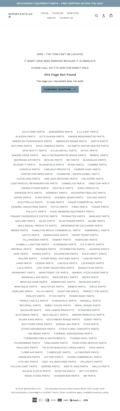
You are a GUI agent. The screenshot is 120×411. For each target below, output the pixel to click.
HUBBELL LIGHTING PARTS (32, 244)
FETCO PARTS (59, 206)
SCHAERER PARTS (89, 310)
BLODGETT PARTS (24, 164)
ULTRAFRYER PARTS (87, 352)
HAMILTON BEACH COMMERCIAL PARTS (56, 230)
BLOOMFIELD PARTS (51, 164)
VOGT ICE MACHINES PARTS (59, 361)
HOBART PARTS (61, 239)
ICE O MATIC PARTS (92, 244)
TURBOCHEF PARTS (59, 352)
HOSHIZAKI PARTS (86, 239)
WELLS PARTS (100, 366)
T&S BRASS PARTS (39, 333)
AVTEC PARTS (89, 150)
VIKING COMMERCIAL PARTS (84, 356)
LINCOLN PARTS (67, 263)
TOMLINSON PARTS (56, 342)
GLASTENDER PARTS (71, 220)
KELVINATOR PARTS (66, 253)
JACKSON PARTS (99, 249)
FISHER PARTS (100, 206)
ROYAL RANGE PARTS (88, 305)
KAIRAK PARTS (41, 253)
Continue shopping (57, 89)
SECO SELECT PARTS (55, 314)
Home (44, 13)
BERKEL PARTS (99, 155)
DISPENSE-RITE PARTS (28, 192)
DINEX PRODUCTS (88, 188)
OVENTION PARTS (68, 291)
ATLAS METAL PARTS (63, 150)
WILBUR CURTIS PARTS (36, 371)
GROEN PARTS (19, 230)
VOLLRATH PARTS (91, 361)
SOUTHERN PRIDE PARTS (37, 324)
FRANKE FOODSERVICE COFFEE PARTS (34, 216)
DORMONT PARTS (56, 192)
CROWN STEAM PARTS (35, 188)
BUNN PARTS (76, 164)
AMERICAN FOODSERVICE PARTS (32, 141)
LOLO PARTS (24, 267)
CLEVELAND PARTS (28, 178)
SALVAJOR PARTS (30, 310)
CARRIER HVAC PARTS (87, 169)
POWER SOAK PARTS (81, 295)
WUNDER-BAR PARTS (66, 375)
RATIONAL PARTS (30, 305)
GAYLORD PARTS (25, 220)
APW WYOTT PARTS (34, 150)
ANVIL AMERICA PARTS (50, 145)
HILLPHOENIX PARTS (35, 239)
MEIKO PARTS (90, 277)
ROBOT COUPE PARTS (58, 305)
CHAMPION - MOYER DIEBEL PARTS (78, 174)
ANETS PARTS (99, 141)
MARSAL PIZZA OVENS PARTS (90, 272)
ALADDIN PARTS (25, 136)
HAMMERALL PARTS (97, 230)
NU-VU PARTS (45, 291)
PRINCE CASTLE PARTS (34, 300)
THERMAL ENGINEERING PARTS (73, 333)
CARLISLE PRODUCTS (57, 169)
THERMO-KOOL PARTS (83, 338)
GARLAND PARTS (99, 216)
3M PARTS (89, 375)
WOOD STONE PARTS (37, 375)
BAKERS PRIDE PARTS (25, 155)
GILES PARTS (47, 220)
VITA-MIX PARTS (28, 361)
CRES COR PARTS (98, 183)
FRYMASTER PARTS (73, 216)
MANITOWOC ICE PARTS (53, 272)
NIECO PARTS (98, 286)
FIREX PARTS (80, 206)
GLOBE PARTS (96, 220)
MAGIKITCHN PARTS (90, 267)
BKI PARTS (72, 159)
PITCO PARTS (57, 295)
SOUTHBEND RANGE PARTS (63, 319)
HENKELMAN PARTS (55, 234)
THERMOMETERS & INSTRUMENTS (44, 338)
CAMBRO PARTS (97, 164)
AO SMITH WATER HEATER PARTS (88, 145)
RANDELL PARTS (90, 300)
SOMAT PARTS (92, 319)
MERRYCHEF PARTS (63, 281)
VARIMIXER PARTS (29, 356)
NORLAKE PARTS (22, 291)
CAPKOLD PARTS (29, 169)
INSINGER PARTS (45, 249)
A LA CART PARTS (87, 131)
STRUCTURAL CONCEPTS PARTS (79, 328)
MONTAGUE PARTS (25, 286)
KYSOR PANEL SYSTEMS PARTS (60, 258)
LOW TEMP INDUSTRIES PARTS (55, 267)
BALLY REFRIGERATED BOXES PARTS (64, 155)
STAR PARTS (91, 324)
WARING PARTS (50, 366)
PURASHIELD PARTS (64, 300)
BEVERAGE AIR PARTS (27, 159)
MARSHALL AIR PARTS (35, 277)
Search (51, 17)
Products (57, 13)
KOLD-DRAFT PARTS (94, 253)
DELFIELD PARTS (62, 188)
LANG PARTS (24, 263)
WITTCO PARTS (88, 371)
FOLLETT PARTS (36, 211)
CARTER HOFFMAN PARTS (37, 174)
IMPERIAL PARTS (21, 249)
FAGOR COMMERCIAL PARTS (85, 202)
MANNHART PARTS (23, 272)
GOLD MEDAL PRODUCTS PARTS (37, 225)
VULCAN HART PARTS (24, 366)
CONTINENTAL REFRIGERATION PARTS (34, 183)
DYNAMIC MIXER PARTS (69, 197)
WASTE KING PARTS (76, 366)
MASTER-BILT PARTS (65, 277)
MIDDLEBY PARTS (89, 281)
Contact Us (66, 17)
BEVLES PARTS (53, 159)
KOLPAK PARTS (27, 258)
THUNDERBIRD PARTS (26, 342)
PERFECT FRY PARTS (95, 291)
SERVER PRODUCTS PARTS (88, 314)
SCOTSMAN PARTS (27, 314)
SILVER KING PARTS (31, 319)
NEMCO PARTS (77, 286)
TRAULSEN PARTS (27, 347)
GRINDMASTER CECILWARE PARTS (81, 225)
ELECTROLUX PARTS (30, 202)
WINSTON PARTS (65, 371)
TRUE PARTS (96, 347)
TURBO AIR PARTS (32, 352)
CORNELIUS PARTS (73, 183)
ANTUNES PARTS (21, 145)
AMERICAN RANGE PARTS (71, 141)
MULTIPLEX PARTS (52, 286)
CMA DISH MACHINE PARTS (61, 178)
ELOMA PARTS (55, 202)
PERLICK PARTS (35, 295)
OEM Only (73, 13)
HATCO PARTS (30, 234)
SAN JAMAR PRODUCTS (59, 310)
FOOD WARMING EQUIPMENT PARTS (72, 211)
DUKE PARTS (43, 197)
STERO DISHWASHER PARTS (38, 328)
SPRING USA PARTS (68, 324)
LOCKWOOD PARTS (92, 263)
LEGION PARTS (44, 263)
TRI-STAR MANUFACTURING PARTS (63, 347)
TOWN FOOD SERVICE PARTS (89, 342)
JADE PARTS (20, 253)
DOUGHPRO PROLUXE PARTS (88, 192)
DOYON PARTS (22, 197)
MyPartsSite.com (20, 15)
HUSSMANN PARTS (64, 244)
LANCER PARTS (92, 258)
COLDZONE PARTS (92, 178)
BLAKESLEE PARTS (94, 159)
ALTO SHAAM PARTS (51, 136)
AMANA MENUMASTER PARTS (86, 136)
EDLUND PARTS (96, 197)
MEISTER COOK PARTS (33, 281)
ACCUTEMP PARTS (33, 131)
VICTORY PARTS (53, 356)
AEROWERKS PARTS (61, 131)
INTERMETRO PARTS (72, 249)
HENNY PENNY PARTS (85, 234)
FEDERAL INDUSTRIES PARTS (29, 206)
